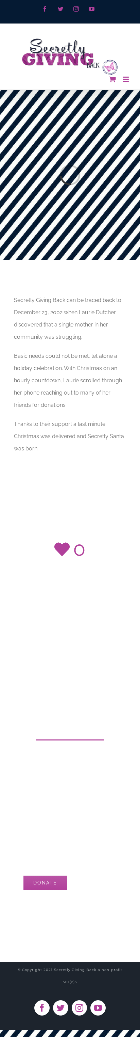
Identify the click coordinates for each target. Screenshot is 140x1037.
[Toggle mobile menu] (126, 79)
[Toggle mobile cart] (112, 79)
